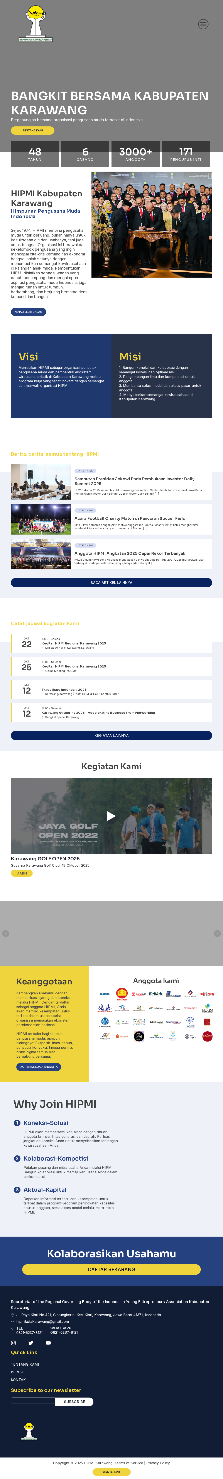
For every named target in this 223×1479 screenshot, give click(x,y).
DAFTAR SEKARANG (111, 1269)
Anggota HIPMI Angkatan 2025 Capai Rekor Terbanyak (129, 553)
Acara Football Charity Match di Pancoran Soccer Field (130, 518)
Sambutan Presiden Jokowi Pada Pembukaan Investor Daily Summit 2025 (134, 481)
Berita (17, 1372)
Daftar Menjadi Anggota (39, 1066)
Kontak (18, 1380)
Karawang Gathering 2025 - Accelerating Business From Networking (98, 713)
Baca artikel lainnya (111, 582)
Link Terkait (111, 1472)
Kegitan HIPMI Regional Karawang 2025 (74, 643)
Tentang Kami (32, 130)
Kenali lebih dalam (28, 311)
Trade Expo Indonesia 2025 (64, 690)
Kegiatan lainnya (112, 735)
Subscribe (74, 1402)
